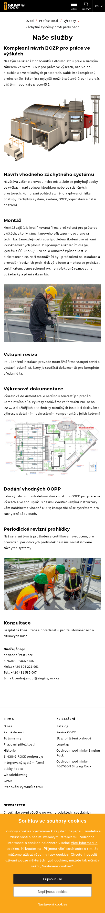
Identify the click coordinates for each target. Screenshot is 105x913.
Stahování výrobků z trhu (23, 787)
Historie (10, 750)
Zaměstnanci (13, 732)
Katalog (62, 726)
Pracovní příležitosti (19, 744)
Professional (48, 20)
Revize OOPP (66, 732)
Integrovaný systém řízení (24, 762)
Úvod (30, 20)
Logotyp (62, 744)
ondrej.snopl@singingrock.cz (37, 678)
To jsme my (12, 738)
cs (97, 6)
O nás (8, 726)
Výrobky (69, 20)
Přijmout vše (52, 879)
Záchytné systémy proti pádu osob (53, 27)
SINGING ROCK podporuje (23, 756)
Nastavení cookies (53, 904)
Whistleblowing (16, 775)
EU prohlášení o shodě (73, 738)
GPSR (8, 781)
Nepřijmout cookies (52, 892)
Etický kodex (13, 768)
